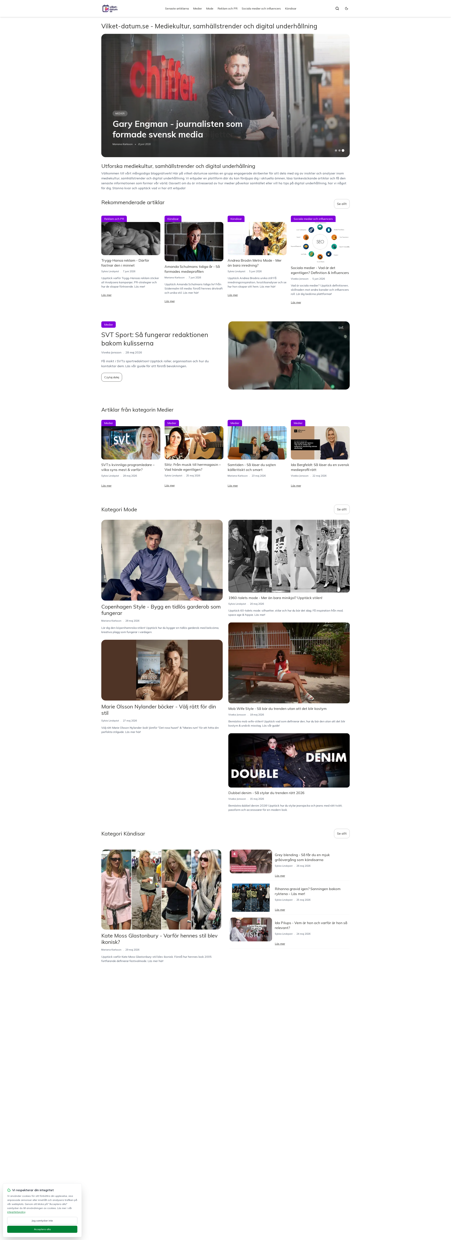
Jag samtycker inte (42, 1220)
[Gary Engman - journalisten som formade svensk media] (225, 95)
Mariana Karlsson (123, 144)
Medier (197, 8)
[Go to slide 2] (339, 150)
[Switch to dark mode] (346, 8)
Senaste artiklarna (177, 8)
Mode (209, 8)
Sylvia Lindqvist (110, 271)
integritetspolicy (16, 1212)
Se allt (342, 204)
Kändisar (290, 8)
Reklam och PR (227, 8)
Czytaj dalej (111, 377)
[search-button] (337, 8)
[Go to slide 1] (336, 150)
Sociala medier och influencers (261, 8)
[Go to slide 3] (343, 150)
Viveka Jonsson (299, 278)
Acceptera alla (42, 1229)
